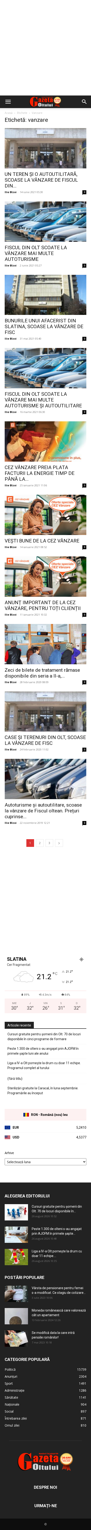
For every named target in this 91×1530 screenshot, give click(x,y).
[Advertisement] (45, 47)
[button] (7, 101)
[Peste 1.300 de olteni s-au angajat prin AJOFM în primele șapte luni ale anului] (16, 1235)
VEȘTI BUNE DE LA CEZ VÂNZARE (42, 541)
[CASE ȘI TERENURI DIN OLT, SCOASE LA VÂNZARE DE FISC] (45, 712)
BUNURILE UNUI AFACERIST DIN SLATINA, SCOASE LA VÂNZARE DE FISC (44, 326)
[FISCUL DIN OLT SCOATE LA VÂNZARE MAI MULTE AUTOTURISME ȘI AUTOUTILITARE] (45, 368)
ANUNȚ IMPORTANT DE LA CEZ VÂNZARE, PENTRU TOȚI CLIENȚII (43, 605)
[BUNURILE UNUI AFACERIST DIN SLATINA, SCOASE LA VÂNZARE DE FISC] (45, 295)
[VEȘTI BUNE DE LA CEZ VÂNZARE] (45, 515)
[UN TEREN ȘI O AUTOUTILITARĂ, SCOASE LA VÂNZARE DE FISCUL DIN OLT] (45, 148)
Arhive (9, 1153)
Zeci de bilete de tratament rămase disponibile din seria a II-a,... (42, 673)
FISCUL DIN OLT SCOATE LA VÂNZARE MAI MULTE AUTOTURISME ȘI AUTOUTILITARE (43, 400)
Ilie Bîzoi (11, 192)
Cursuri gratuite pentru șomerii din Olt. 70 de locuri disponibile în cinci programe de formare (44, 1036)
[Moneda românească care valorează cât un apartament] (16, 1316)
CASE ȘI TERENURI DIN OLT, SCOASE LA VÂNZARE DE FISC (45, 740)
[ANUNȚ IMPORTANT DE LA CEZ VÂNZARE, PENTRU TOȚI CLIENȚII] (45, 576)
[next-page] (59, 843)
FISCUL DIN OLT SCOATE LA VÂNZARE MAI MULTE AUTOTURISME (36, 253)
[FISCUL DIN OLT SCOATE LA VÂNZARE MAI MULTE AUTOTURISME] (45, 221)
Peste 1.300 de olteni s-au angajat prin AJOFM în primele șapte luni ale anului (43, 1051)
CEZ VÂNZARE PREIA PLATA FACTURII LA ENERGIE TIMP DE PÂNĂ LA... (39, 473)
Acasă (9, 113)
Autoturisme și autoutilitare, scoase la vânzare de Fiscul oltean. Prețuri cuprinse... (43, 810)
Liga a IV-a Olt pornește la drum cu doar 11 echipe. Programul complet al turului (44, 1065)
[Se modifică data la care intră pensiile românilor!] (16, 1338)
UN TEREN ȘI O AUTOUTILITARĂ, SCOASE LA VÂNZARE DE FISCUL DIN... (41, 180)
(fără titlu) (14, 1078)
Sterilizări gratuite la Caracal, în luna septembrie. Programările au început (42, 1090)
